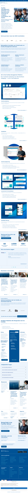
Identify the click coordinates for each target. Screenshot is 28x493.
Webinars (20, 474)
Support (5, 0)
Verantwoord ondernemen (13, 471)
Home (2, 5)
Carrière (11, 475)
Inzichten (20, 471)
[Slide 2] (13, 267)
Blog (19, 470)
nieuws (11, 470)
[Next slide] (26, 267)
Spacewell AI (2, 472)
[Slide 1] (12, 267)
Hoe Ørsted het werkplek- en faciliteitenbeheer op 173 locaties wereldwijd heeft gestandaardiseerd (4, 282)
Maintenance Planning (13, 459)
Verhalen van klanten (21, 469)
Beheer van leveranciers (13, 460)
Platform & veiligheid (4, 470)
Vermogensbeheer (12, 458)
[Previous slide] (1, 267)
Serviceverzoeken (3, 460)
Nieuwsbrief (15, 0)
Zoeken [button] (3, 0)
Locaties (11, 476)
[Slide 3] (15, 267)
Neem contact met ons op (10, 0)
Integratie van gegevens (22, 460)
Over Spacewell (12, 469)
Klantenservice (12, 474)
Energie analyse (21, 458)
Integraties (2, 471)
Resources (21, 467)
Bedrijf (11, 467)
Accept (14, 488)
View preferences (14, 490)
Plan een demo (4, 31)
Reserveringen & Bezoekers (4, 459)
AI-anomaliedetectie (21, 459)
